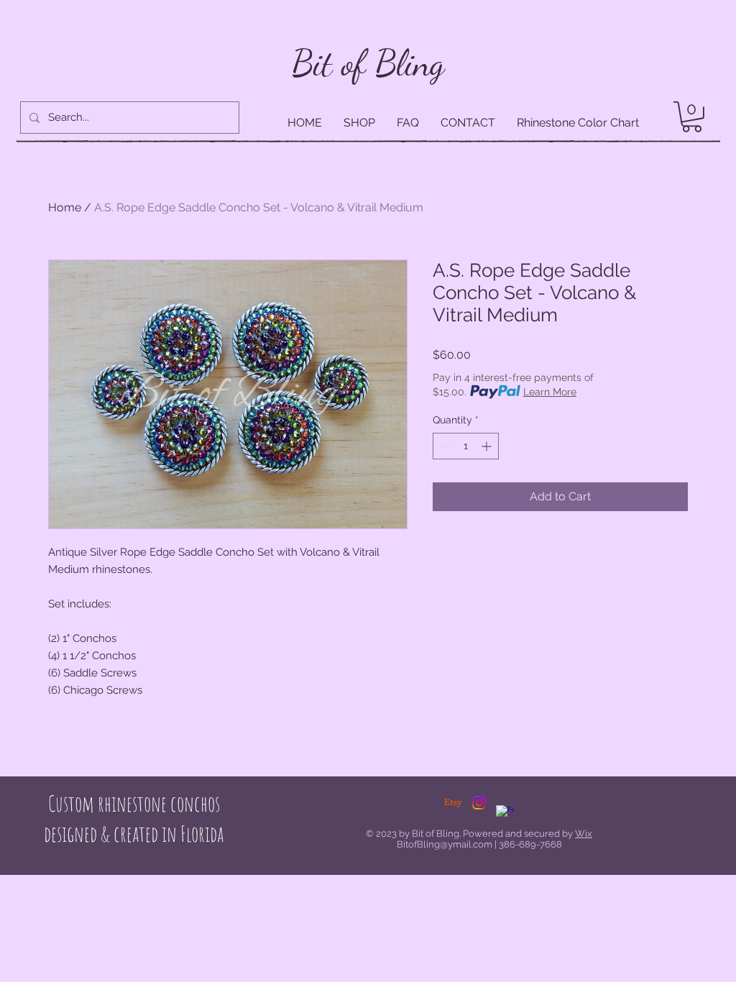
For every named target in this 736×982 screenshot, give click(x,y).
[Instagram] (479, 803)
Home (64, 207)
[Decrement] (444, 446)
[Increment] (488, 446)
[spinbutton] (466, 446)
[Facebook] (505, 814)
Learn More (549, 392)
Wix (583, 833)
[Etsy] (453, 803)
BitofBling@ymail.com (444, 844)
